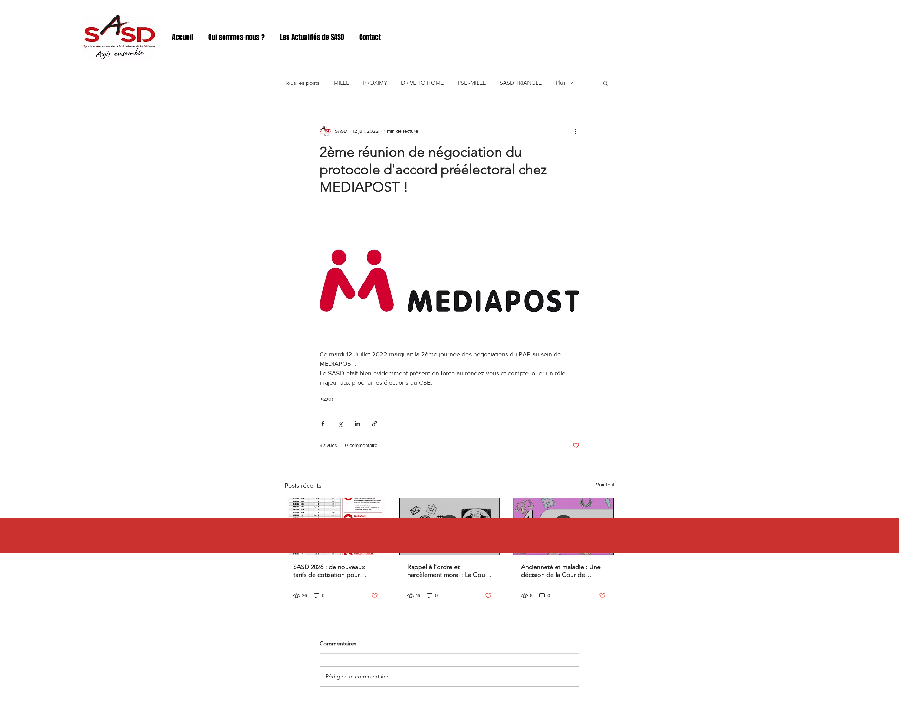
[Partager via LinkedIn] (357, 423)
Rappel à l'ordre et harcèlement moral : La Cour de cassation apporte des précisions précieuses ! (447, 571)
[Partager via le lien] (374, 423)
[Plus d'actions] (575, 131)
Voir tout (605, 484)
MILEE (341, 82)
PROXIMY (375, 82)
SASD (327, 399)
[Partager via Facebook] (323, 423)
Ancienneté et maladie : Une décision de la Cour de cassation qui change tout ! (561, 571)
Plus (561, 82)
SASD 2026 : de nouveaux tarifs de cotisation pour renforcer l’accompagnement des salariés (334, 571)
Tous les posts (302, 82)
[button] (605, 83)
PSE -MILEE (472, 82)
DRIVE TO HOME (422, 82)
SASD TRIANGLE (521, 82)
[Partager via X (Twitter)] (340, 423)
